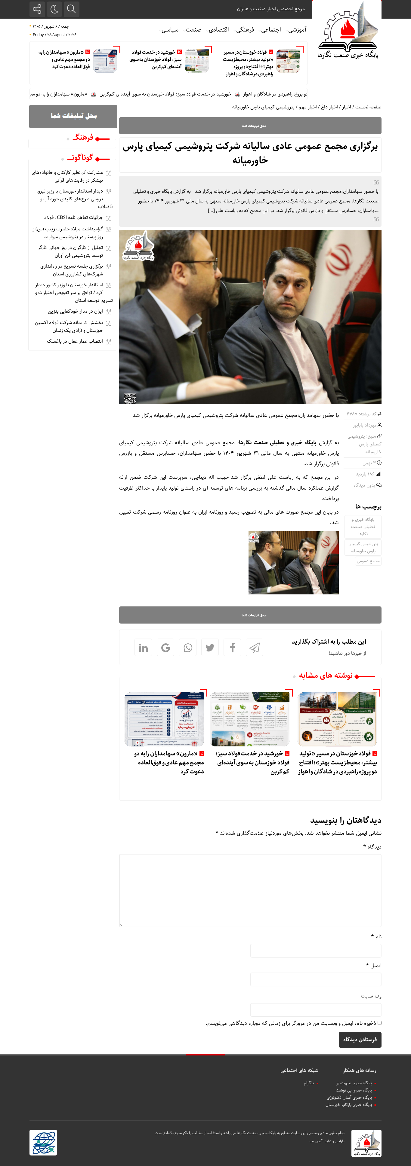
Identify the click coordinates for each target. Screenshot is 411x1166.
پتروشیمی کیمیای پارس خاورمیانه (263, 107)
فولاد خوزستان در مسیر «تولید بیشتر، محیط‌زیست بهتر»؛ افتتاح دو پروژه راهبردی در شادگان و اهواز (248, 63)
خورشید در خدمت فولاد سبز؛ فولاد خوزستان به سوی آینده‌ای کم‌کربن (155, 59)
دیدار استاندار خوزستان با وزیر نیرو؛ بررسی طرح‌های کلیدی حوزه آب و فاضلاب (74, 199)
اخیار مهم (308, 107)
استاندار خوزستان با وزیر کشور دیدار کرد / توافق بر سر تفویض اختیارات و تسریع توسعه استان (74, 293)
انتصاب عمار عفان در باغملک (75, 341)
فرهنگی (245, 30)
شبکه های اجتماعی (299, 1071)
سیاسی (170, 30)
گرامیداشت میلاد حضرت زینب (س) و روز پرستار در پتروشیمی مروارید (67, 233)
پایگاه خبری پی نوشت (354, 1090)
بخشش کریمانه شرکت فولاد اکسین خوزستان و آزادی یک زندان (69, 327)
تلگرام (309, 1083)
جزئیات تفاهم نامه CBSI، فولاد (73, 218)
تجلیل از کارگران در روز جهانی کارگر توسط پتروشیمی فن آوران (70, 252)
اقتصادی (219, 30)
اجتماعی (271, 30)
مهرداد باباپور (364, 425)
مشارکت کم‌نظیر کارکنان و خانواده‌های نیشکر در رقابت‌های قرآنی (67, 176)
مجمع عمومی (368, 561)
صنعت (194, 30)
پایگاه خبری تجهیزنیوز (354, 1083)
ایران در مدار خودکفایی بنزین (75, 311)
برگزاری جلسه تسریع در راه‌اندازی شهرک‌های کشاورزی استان (71, 270)
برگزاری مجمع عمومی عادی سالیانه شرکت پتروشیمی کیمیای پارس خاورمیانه (250, 153)
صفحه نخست (368, 107)
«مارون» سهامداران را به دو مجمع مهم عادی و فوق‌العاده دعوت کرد (64, 59)
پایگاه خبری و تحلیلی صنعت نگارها (363, 527)
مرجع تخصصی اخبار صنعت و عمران (271, 9)
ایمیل (374, 965)
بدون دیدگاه (364, 485)
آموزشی (297, 30)
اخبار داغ (329, 107)
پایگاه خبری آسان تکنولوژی (349, 1097)
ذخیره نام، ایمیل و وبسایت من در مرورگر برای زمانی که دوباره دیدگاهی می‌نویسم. (291, 1023)
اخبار (346, 107)
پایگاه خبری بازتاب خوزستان (349, 1104)
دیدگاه (372, 847)
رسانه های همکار (359, 1071)
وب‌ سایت (371, 996)
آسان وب (316, 1141)
